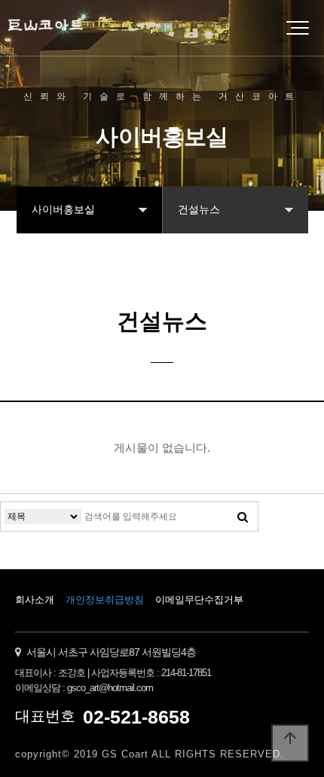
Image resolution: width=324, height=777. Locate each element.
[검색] (243, 516)
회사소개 (34, 599)
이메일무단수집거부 (199, 599)
